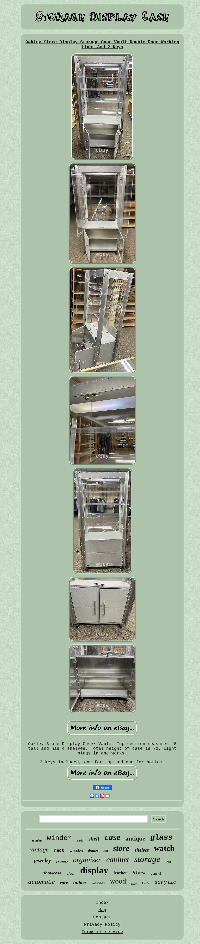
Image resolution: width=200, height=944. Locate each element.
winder (59, 838)
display (94, 870)
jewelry (42, 860)
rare (64, 882)
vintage (39, 849)
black (139, 873)
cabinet (117, 859)
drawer (93, 851)
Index (102, 902)
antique (135, 838)
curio (80, 840)
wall (168, 862)
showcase (52, 872)
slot (105, 851)
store (121, 848)
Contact (102, 917)
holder (79, 882)
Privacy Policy (102, 924)
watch (164, 848)
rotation (37, 840)
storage (147, 859)
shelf (94, 839)
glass (161, 837)
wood (118, 881)
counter (62, 862)
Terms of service (102, 932)
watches (98, 883)
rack (59, 850)
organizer (87, 860)
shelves (142, 850)
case (112, 837)
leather (120, 872)
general (156, 873)
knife (145, 883)
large (134, 883)
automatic (41, 881)
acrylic (165, 882)
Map (102, 910)
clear (71, 873)
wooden (76, 850)
